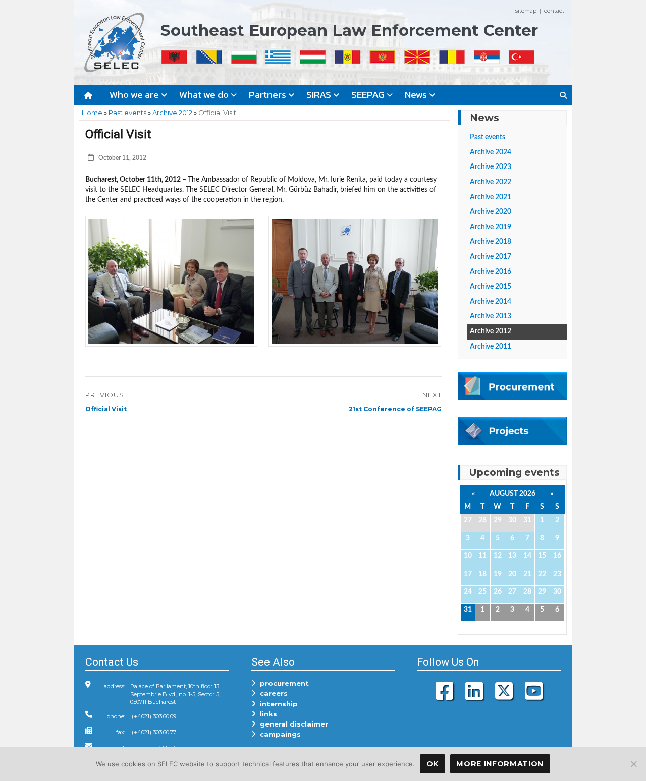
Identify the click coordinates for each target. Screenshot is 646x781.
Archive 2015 (490, 286)
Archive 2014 (490, 301)
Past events (127, 112)
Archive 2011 (490, 346)
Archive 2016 (490, 271)
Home (92, 112)
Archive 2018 (490, 241)
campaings (278, 734)
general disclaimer (292, 724)
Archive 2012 (172, 112)
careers (272, 693)
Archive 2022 (490, 182)
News (417, 94)
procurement (282, 683)
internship (277, 704)
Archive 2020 (490, 211)
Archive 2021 (490, 197)
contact (554, 10)
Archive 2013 (490, 316)
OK (432, 763)
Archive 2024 (490, 152)
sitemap (525, 10)
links (266, 714)
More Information (500, 763)
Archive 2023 (490, 167)
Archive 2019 (490, 227)
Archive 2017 (490, 256)
